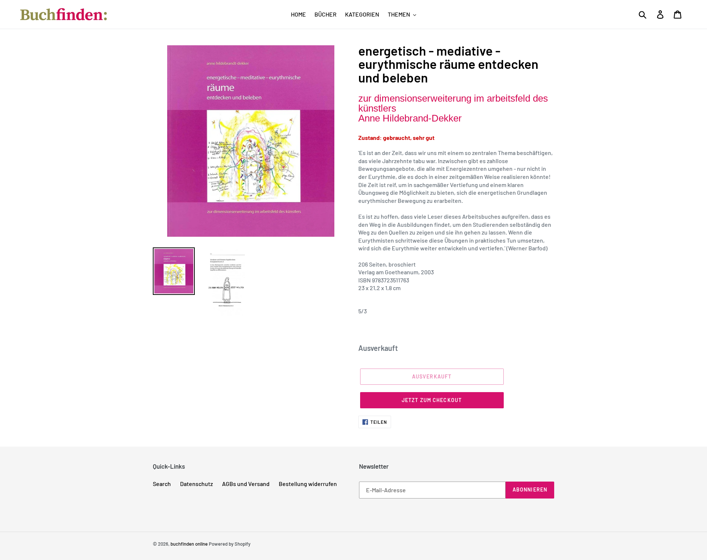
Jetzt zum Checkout (432, 400)
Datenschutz (196, 483)
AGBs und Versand (246, 483)
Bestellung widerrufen (308, 483)
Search (162, 483)
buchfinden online (189, 544)
